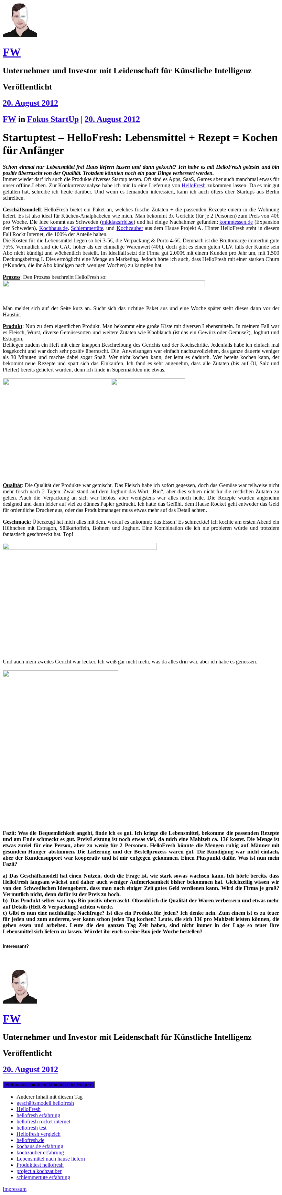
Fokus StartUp (53, 119)
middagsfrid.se (117, 222)
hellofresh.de (30, 1140)
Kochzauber (130, 228)
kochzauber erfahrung (40, 1152)
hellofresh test (31, 1128)
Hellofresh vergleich (39, 1134)
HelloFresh (194, 185)
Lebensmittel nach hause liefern (51, 1159)
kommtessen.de (236, 222)
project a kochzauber (39, 1171)
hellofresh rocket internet (43, 1121)
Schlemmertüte (87, 228)
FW (12, 52)
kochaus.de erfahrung (40, 1146)
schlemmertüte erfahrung (43, 1177)
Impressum (14, 1189)
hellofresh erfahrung (38, 1115)
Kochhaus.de (53, 228)
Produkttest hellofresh (40, 1165)
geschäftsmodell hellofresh (45, 1103)
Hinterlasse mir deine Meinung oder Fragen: (49, 1084)
